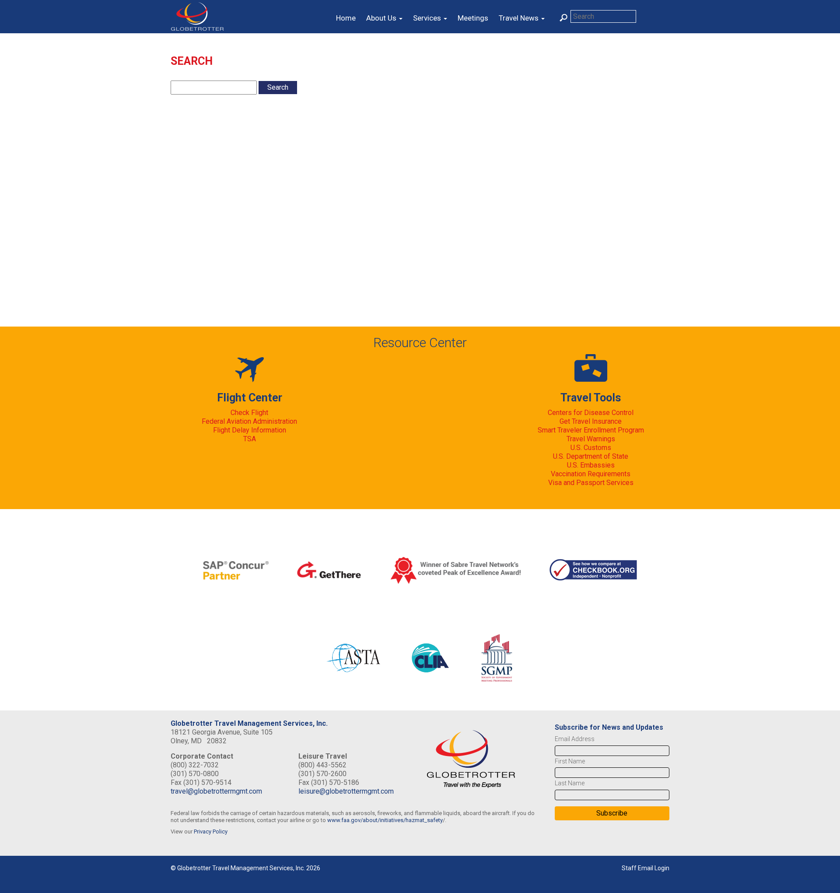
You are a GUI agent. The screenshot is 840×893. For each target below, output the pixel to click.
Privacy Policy (211, 831)
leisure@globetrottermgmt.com (346, 791)
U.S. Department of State (590, 456)
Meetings (473, 18)
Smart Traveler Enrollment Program (591, 430)
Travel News (519, 18)
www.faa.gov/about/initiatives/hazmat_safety (385, 820)
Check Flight (249, 412)
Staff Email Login (645, 868)
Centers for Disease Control (591, 412)
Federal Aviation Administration (249, 421)
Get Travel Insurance (591, 421)
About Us (382, 18)
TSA (249, 439)
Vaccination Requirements (590, 474)
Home (346, 18)
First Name (570, 761)
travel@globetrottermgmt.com (216, 791)
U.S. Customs (590, 447)
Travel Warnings (591, 439)
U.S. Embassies (591, 465)
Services (428, 18)
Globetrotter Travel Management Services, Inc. (249, 723)
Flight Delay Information (249, 430)
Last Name (569, 783)
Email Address (575, 738)
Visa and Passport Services (591, 482)
